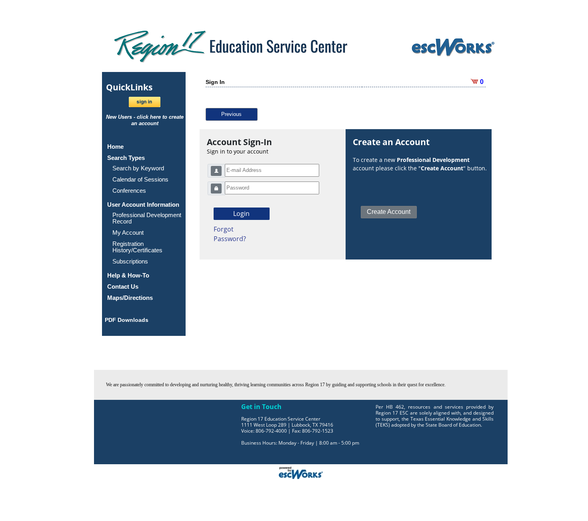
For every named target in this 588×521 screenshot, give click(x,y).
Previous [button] (231, 114)
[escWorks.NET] (301, 471)
